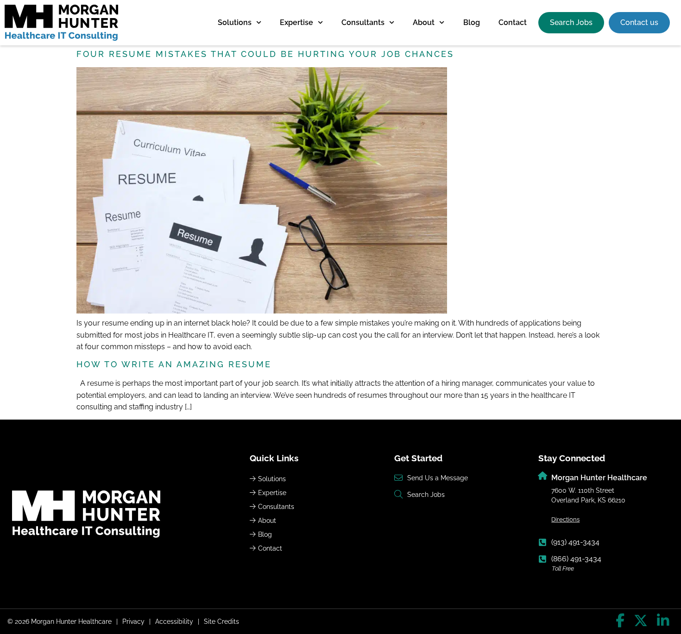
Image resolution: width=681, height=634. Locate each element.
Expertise (296, 22)
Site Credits (221, 621)
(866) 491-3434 (576, 558)
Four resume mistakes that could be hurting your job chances (265, 54)
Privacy (133, 621)
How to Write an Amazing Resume (173, 364)
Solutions (235, 22)
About (424, 22)
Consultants (363, 22)
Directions (565, 519)
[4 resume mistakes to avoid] (261, 311)
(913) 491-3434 (575, 542)
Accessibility (174, 621)
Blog (471, 22)
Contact (512, 22)
